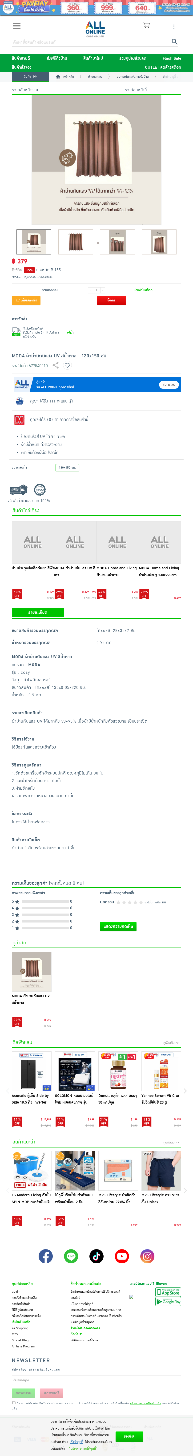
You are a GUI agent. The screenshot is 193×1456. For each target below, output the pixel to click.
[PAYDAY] (96, 7)
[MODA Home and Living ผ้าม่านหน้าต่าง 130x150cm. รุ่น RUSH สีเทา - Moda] (117, 542)
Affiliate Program (23, 1346)
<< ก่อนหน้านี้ (136, 90)
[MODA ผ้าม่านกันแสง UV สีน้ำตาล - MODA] (32, 972)
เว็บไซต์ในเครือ (21, 1322)
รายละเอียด (37, 612)
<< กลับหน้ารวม (25, 90)
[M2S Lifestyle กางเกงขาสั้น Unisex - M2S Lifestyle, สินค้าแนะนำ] (161, 1171)
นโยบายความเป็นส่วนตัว (145, 1403)
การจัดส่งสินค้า (21, 1304)
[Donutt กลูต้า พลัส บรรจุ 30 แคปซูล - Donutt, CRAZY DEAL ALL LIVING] (118, 1071)
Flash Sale (172, 58)
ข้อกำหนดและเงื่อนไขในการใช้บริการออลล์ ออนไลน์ (95, 1294)
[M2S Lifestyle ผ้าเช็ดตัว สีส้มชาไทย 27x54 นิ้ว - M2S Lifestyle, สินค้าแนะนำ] (118, 1171)
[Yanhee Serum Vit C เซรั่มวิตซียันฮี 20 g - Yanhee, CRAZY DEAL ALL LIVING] (161, 1071)
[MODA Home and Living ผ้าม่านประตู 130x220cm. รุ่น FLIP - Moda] (160, 542)
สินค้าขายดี (21, 58)
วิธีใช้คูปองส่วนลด (22, 1310)
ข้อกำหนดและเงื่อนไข (86, 1284)
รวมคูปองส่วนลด (132, 58)
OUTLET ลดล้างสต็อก (163, 67)
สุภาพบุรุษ (23, 1393)
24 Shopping (20, 1328)
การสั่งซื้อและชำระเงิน (24, 1297)
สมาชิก (16, 1291)
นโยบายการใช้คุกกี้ (82, 1304)
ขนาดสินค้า (19, 468)
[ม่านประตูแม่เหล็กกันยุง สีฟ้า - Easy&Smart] (33, 542)
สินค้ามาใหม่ (93, 58)
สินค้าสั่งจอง (22, 67)
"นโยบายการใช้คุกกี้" (83, 1448)
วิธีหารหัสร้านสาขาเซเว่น (26, 1316)
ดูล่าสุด (19, 942)
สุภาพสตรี (51, 1393)
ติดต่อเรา (77, 1334)
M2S (15, 1334)
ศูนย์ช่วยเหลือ (22, 1284)
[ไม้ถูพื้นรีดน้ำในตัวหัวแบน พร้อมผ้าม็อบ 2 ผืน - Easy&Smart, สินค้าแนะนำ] (75, 1171)
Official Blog (20, 1340)
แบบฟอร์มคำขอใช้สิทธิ (84, 1340)
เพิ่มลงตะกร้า (28, 300)
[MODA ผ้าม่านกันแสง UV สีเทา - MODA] (75, 542)
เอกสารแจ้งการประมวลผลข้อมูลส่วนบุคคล (96, 1310)
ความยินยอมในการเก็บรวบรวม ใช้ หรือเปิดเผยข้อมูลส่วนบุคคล (96, 1319)
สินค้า (27, 76)
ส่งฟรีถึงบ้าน (57, 58)
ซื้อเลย (111, 300)
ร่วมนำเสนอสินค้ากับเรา (85, 1328)
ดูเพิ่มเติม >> (171, 1043)
